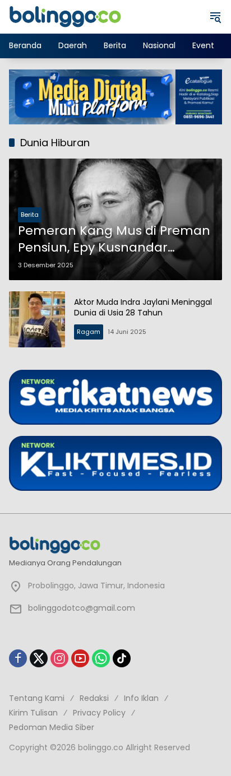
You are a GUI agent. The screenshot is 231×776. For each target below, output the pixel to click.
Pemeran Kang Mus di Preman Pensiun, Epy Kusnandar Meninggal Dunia (114, 239)
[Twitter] (39, 658)
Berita (30, 214)
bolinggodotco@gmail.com (81, 608)
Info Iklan (141, 698)
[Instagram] (59, 658)
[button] (215, 17)
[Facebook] (18, 658)
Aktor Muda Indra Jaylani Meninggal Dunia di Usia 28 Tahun (143, 307)
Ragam (88, 331)
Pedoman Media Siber (51, 727)
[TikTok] (122, 658)
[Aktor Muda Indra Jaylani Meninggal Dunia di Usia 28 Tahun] (37, 319)
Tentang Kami (36, 698)
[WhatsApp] (101, 658)
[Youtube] (80, 658)
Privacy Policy (99, 712)
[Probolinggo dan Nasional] (65, 16)
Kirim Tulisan (33, 712)
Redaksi (94, 698)
